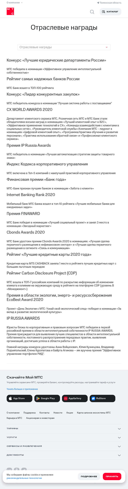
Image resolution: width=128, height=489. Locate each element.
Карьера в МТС (14, 418)
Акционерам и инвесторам (40, 418)
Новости (58, 412)
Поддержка (30, 412)
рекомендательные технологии (24, 478)
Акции (69, 412)
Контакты (45, 412)
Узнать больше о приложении (22, 389)
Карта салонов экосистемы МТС (94, 412)
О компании (13, 412)
